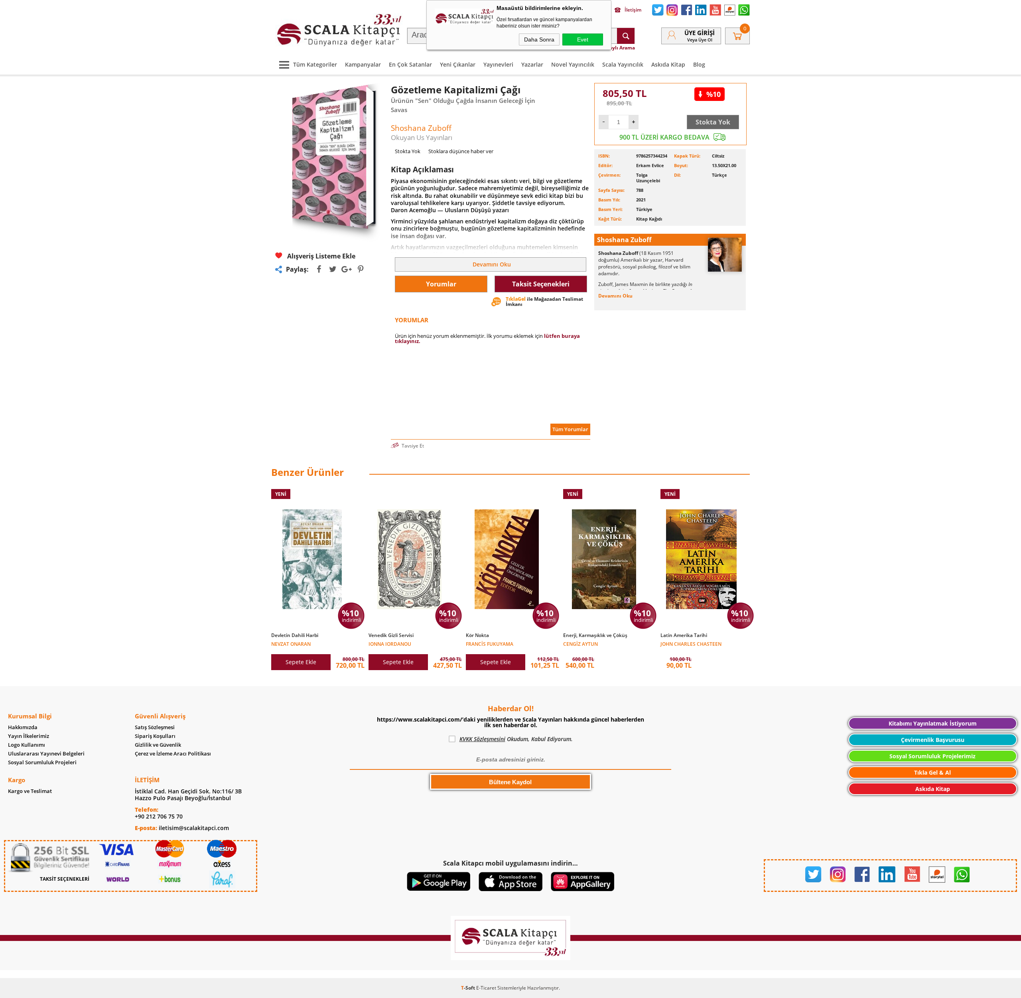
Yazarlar (532, 64)
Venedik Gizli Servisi (391, 635)
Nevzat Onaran (291, 644)
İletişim (633, 10)
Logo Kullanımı (26, 745)
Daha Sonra (539, 39)
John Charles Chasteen (690, 644)
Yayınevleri (498, 64)
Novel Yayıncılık (572, 64)
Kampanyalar (363, 64)
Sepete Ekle (301, 662)
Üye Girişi (699, 33)
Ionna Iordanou (390, 644)
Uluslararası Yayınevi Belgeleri (46, 753)
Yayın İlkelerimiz (28, 736)
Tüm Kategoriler (315, 64)
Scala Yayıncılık (622, 64)
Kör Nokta (477, 635)
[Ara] (626, 36)
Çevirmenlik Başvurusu (932, 740)
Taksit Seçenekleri (541, 284)
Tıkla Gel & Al (932, 772)
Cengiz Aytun (580, 644)
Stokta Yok (713, 122)
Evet (582, 39)
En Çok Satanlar (410, 64)
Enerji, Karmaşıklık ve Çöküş (595, 635)
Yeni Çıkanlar (457, 64)
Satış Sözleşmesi (155, 727)
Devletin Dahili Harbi (294, 635)
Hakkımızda (22, 727)
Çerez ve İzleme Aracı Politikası (173, 753)
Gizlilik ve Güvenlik (158, 745)
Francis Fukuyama (489, 644)
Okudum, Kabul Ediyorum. (516, 739)
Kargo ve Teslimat (30, 791)
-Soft (468, 987)
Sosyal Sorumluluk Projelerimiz (932, 756)
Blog (699, 64)
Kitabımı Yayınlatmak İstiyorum (933, 723)
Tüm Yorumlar (570, 429)
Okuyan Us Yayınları (421, 137)
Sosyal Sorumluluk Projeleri (42, 762)
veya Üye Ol (699, 40)
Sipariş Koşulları (155, 736)
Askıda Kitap (668, 64)
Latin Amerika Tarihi (683, 635)
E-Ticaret (486, 987)
